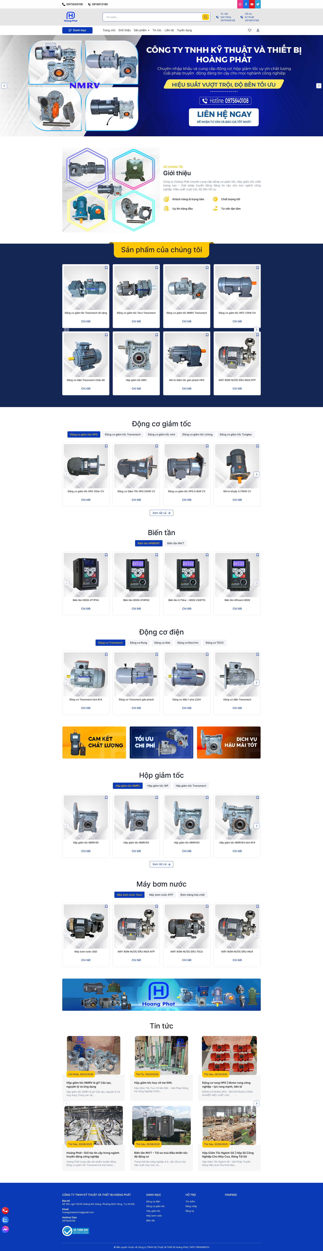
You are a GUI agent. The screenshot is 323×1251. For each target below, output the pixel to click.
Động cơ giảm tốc (155, 1206)
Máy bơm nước (154, 1215)
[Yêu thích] (250, 30)
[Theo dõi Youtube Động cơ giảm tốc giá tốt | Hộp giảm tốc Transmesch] (252, 4)
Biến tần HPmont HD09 (237, 600)
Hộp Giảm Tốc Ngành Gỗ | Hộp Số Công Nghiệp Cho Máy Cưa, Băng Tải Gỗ (228, 1154)
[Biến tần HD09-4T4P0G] (136, 575)
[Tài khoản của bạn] (258, 30)
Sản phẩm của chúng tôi (161, 249)
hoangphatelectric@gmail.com (78, 1212)
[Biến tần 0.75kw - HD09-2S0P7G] (187, 575)
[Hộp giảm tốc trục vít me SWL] (161, 1055)
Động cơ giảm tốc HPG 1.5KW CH (237, 312)
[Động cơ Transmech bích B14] (86, 674)
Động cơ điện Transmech (237, 699)
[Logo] (70, 16)
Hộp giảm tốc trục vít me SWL (153, 1082)
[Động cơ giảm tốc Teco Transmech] (136, 288)
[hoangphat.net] (161, 995)
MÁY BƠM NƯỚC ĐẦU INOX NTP (237, 380)
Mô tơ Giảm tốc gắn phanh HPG (186, 380)
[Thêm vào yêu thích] (106, 267)
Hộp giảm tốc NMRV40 (86, 842)
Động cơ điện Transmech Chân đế (86, 380)
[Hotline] (5, 1210)
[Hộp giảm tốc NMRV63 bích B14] (237, 817)
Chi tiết (86, 321)
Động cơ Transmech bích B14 (85, 699)
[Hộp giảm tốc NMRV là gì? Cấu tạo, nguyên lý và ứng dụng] (93, 1055)
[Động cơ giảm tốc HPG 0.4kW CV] (187, 466)
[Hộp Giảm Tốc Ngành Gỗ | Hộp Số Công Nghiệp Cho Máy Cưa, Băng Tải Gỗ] (229, 1125)
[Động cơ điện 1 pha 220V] (187, 674)
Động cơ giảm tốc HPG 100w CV (86, 491)
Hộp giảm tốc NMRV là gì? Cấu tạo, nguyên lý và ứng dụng (89, 1084)
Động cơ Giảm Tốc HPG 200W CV (136, 491)
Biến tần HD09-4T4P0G (136, 600)
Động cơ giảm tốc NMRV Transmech (187, 312)
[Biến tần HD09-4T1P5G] (86, 575)
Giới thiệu (124, 30)
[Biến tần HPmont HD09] (237, 575)
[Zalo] (5, 1220)
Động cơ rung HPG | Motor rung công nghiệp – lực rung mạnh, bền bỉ (226, 1084)
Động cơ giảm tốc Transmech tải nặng (86, 312)
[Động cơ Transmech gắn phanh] (136, 674)
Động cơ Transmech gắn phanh (136, 699)
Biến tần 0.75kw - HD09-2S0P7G (186, 600)
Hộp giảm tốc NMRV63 (187, 842)
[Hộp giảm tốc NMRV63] (187, 817)
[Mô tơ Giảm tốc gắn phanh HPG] (187, 355)
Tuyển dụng (184, 30)
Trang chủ (109, 30)
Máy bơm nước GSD (86, 951)
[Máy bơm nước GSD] (86, 926)
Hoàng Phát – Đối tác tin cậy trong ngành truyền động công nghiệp (92, 1154)
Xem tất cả (160, 513)
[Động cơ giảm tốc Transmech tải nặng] (86, 288)
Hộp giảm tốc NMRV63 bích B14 (237, 842)
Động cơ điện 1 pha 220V (187, 699)
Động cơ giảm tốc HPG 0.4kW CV (186, 491)
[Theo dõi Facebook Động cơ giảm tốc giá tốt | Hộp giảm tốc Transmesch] (246, 4)
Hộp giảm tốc (153, 1211)
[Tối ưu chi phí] (161, 743)
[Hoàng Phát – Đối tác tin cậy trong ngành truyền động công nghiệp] (93, 1125)
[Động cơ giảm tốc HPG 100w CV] (86, 466)
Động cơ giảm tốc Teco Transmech (136, 312)
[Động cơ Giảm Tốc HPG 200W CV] (136, 466)
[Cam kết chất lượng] (94, 743)
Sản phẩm (140, 30)
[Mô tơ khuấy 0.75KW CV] (237, 466)
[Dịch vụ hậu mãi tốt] (229, 743)
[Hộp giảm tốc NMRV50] (136, 817)
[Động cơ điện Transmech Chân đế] (86, 355)
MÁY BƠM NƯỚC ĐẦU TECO (187, 951)
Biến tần (150, 1220)
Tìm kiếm (190, 1201)
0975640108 (74, 4)
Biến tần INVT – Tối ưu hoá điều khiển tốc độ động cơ (161, 1154)
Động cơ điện (153, 1201)
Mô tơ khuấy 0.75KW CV (237, 491)
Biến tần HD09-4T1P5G (86, 600)
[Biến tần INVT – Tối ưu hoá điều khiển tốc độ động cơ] (161, 1125)
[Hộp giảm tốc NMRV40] (86, 817)
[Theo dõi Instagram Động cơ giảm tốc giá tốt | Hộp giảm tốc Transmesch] (240, 4)
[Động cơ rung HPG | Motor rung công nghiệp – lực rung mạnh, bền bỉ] (229, 1055)
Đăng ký (190, 1211)
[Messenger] (5, 1229)
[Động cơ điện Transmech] (237, 674)
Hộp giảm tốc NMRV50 (136, 842)
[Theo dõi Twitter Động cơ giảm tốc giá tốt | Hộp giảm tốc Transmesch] (258, 4)
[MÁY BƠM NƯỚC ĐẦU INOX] (237, 926)
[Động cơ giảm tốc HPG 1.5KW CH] (237, 288)
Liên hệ (169, 30)
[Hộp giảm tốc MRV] (136, 355)
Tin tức (157, 30)
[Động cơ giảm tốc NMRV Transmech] (187, 288)
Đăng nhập (191, 1206)
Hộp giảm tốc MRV (136, 380)
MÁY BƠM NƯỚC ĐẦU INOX (237, 951)
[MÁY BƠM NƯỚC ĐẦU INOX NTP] (237, 355)
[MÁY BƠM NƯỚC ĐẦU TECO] (187, 926)
